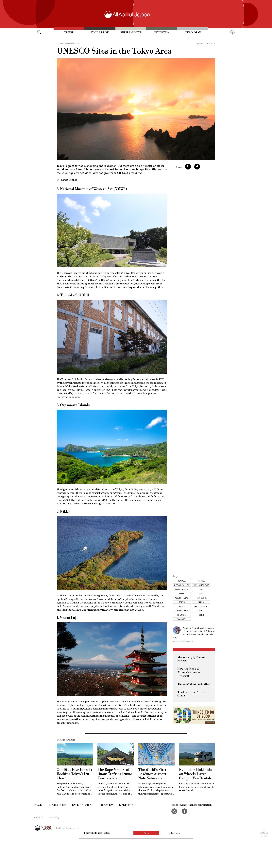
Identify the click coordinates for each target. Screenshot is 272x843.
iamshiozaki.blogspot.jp (183, 641)
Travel (69, 32)
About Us (38, 817)
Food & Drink (100, 32)
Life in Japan (193, 32)
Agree (146, 833)
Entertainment (131, 32)
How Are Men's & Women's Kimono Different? (188, 672)
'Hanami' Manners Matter (193, 684)
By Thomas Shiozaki (67, 179)
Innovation (161, 32)
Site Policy (54, 817)
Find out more (174, 833)
